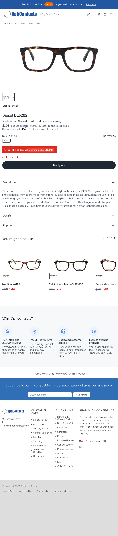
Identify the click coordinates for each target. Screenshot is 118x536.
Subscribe (81, 395)
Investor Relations (63, 491)
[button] (59, 182)
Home (5, 23)
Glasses (14, 23)
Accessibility (25, 491)
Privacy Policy (43, 491)
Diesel (22, 23)
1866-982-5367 (13, 419)
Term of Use (8, 491)
